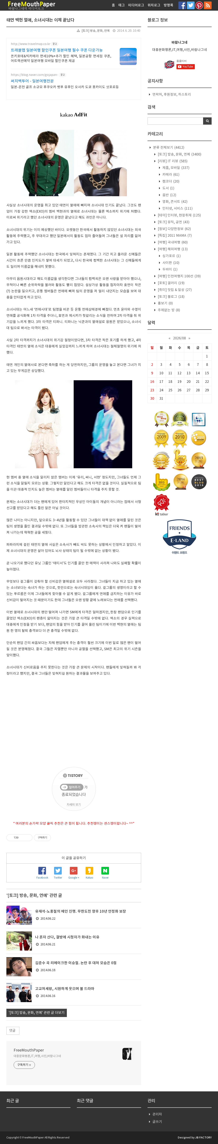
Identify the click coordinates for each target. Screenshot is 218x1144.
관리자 (157, 1114)
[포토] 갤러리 (171, 283)
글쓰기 (157, 1122)
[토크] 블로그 (171, 297)
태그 (121, 5)
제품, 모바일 (175, 168)
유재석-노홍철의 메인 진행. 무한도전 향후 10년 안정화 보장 (80, 911)
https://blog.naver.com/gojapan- (34, 75)
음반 (169, 195)
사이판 (170, 263)
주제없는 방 (168, 310)
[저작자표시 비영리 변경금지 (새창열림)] (56, 837)
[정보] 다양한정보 (174, 229)
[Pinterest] (199, 5)
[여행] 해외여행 (172, 249)
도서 (168, 188)
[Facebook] (182, 5)
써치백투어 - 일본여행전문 (32, 81)
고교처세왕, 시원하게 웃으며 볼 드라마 (64, 989)
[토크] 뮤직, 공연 (173, 222)
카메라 (170, 175)
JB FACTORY (203, 1137)
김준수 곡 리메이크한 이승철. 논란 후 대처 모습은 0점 (76, 963)
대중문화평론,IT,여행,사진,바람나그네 (37, 1056)
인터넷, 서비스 (177, 208)
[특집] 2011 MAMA (174, 236)
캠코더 (170, 181)
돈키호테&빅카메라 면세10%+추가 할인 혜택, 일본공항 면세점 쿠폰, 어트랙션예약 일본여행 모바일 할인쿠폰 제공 (61, 58)
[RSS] (208, 5)
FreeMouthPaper (29, 1050)
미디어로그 (136, 5)
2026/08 (179, 338)
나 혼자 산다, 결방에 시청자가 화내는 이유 (67, 937)
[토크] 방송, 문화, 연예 (96, 31)
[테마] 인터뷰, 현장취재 (179, 215)
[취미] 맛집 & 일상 (174, 290)
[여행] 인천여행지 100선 (179, 276)
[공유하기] (22, 837)
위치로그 (154, 5)
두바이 (170, 269)
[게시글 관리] (27, 837)
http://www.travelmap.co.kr (30, 44)
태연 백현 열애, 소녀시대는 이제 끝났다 (40, 20)
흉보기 (165, 303)
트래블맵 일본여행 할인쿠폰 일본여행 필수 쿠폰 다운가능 (57, 50)
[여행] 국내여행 (172, 242)
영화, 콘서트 (175, 202)
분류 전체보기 (168, 148)
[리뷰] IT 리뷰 (172, 161)
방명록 (168, 5)
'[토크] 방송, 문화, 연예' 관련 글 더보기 (37, 1013)
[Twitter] (191, 5)
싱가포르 (171, 256)
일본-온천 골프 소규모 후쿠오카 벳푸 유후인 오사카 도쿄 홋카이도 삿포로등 (65, 87)
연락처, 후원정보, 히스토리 (171, 95)
